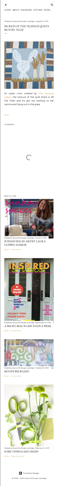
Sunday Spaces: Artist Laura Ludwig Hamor (25, 243)
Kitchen (37, 10)
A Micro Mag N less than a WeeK (27, 326)
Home (7, 10)
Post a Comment (17, 456)
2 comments (16, 376)
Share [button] (6, 115)
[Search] (52, 4)
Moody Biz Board (16, 371)
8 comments (16, 331)
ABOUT (15, 10)
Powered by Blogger (31, 473)
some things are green (21, 451)
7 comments (16, 249)
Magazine (26, 10)
